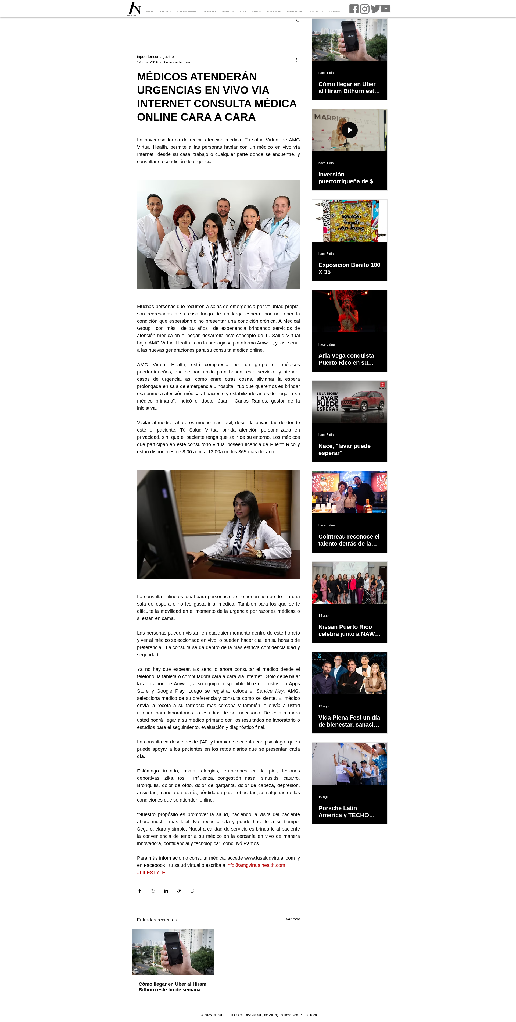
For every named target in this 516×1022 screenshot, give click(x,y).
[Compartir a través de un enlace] (179, 890)
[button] (298, 20)
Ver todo (293, 919)
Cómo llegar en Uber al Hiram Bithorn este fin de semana (172, 986)
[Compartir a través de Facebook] (139, 890)
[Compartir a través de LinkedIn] (166, 890)
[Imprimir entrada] (192, 890)
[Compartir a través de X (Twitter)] (152, 890)
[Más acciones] (296, 59)
